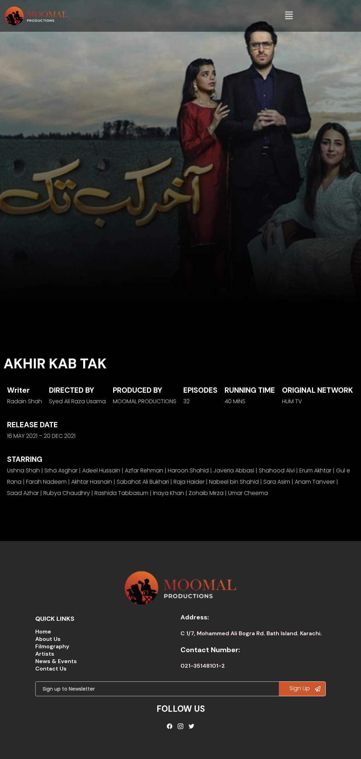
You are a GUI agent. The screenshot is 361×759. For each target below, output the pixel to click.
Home (43, 631)
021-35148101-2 (202, 665)
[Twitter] (191, 726)
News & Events (56, 661)
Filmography (52, 646)
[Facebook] (170, 726)
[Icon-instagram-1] (180, 726)
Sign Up (300, 688)
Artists (44, 653)
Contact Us (51, 668)
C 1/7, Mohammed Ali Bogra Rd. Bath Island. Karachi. (251, 633)
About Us (48, 639)
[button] (289, 16)
